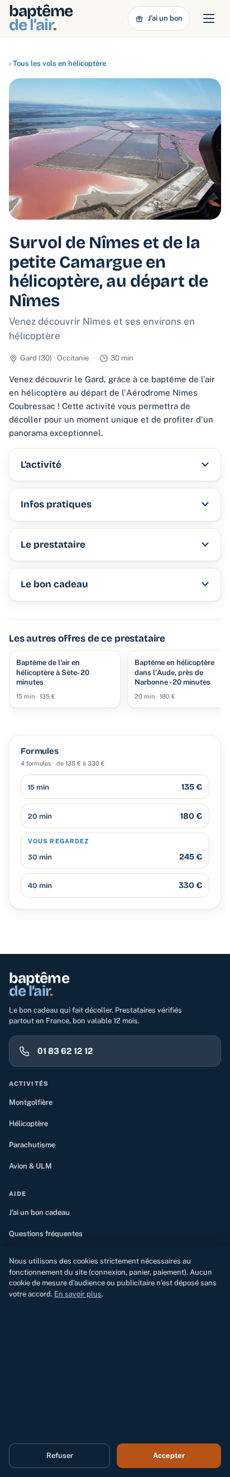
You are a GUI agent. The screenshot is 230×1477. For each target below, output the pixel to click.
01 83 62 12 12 (65, 1051)
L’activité (41, 465)
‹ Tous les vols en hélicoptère (57, 63)
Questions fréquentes (46, 1233)
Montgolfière (30, 1102)
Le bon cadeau (54, 584)
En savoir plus (78, 1294)
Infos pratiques (56, 504)
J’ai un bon (165, 18)
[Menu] (209, 18)
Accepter (169, 1455)
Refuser (59, 1455)
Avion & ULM (30, 1166)
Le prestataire (53, 544)
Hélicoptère (28, 1123)
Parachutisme (32, 1145)
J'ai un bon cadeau (39, 1212)
